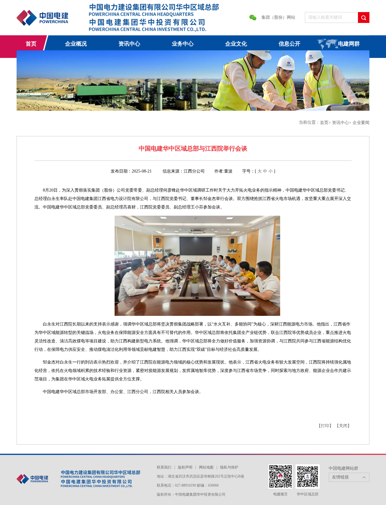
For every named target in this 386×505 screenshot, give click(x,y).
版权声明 (185, 467)
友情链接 (340, 477)
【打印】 (325, 426)
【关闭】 (343, 426)
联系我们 (164, 467)
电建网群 (349, 44)
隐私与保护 (229, 467)
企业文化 (236, 44)
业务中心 (183, 44)
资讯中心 (129, 44)
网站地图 (206, 467)
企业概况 (76, 44)
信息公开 (289, 44)
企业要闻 (361, 122)
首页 (31, 44)
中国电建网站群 (343, 468)
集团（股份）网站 (278, 17)
